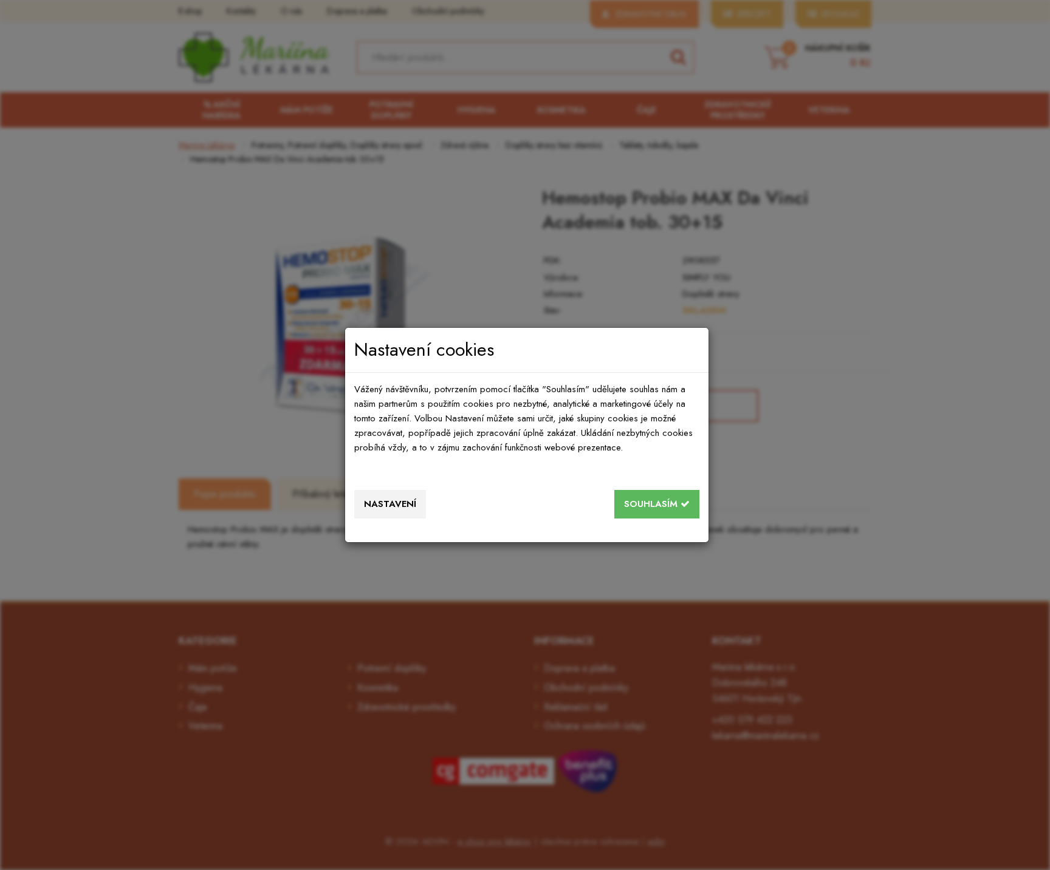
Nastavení (390, 504)
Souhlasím (652, 504)
